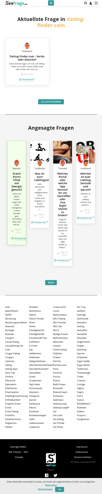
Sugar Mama (83, 365)
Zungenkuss (83, 419)
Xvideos (80, 411)
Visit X (80, 396)
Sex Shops (58, 426)
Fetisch (32, 314)
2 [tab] (51, 272)
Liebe (32, 419)
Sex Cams (57, 415)
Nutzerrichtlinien (82, 457)
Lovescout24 (59, 307)
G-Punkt (33, 345)
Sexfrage (81, 314)
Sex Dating (58, 419)
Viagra (80, 392)
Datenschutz (82, 452)
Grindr (32, 376)
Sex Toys (81, 307)
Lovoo (56, 310)
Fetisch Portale (36, 318)
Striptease (82, 357)
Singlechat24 (83, 341)
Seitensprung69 (61, 407)
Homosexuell (35, 388)
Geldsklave (34, 357)
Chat (7, 349)
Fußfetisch (34, 341)
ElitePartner (11, 388)
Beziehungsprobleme (15, 322)
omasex (57, 345)
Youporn (81, 415)
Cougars (9, 357)
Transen (81, 380)
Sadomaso (58, 399)
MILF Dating (59, 318)
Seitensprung (60, 403)
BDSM (8, 314)
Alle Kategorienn (51, 101)
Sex (54, 411)
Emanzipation (12, 392)
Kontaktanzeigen (37, 415)
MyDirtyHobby (60, 337)
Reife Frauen (59, 384)
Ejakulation (10, 384)
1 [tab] (47, 272)
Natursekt (58, 341)
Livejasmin (34, 426)
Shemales (81, 337)
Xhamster (81, 407)
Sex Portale (58, 423)
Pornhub (57, 372)
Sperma (81, 353)
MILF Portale (59, 322)
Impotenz (34, 392)
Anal (7, 307)
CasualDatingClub (14, 345)
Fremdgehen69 (36, 334)
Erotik (8, 407)
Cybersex (9, 361)
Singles (80, 345)
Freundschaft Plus (38, 337)
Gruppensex (35, 380)
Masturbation (60, 314)
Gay (31, 349)
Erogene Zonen (13, 403)
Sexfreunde (82, 318)
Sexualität (82, 334)
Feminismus (35, 310)
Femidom (33, 307)
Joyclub (32, 399)
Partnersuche (60, 365)
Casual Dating (12, 341)
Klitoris (32, 407)
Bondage (9, 330)
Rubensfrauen (60, 392)
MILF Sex (57, 326)
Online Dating (60, 349)
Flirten (32, 326)
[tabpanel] (16, 193)
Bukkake (9, 334)
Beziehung (10, 318)
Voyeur (80, 399)
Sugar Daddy (83, 361)
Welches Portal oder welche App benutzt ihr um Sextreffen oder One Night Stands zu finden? (64, 194)
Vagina (80, 388)
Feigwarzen (11, 423)
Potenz (56, 380)
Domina (9, 376)
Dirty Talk (10, 372)
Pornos (56, 376)
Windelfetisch (83, 403)
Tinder (80, 376)
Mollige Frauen (60, 334)
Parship (57, 361)
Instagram (34, 396)
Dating (8, 365)
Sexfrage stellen (18, 446)
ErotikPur (10, 415)
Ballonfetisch (11, 310)
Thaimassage (83, 372)
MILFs (56, 330)
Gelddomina (35, 353)
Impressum (82, 446)
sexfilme (81, 310)
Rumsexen (58, 396)
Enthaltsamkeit (12, 399)
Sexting (80, 326)
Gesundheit (35, 372)
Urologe (81, 384)
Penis (55, 368)
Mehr (51, 282)
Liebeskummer (36, 423)
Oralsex (57, 357)
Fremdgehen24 (36, 330)
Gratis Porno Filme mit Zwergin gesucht (16, 181)
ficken (32, 322)
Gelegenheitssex (37, 361)
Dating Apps (11, 368)
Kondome (34, 411)
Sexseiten (81, 322)
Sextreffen (82, 330)
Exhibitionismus (13, 419)
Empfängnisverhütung (15, 396)
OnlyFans (57, 353)
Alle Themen (15, 452)
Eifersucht (10, 380)
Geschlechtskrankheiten (39, 365)
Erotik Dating (11, 411)
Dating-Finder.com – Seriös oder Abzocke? (27, 58)
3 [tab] (55, 272)
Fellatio (8, 426)
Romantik (58, 388)
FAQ (26, 452)
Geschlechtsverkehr (39, 368)
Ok (59, 489)
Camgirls (9, 337)
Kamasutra (34, 403)
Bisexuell (9, 326)
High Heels (34, 384)
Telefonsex (82, 368)
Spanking (81, 349)
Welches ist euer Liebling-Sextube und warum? (86, 181)
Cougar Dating (12, 353)
